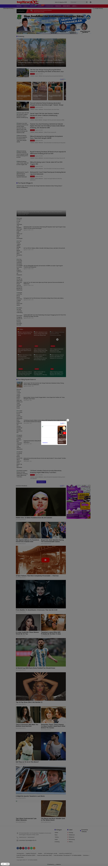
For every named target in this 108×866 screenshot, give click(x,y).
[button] (5, 864)
